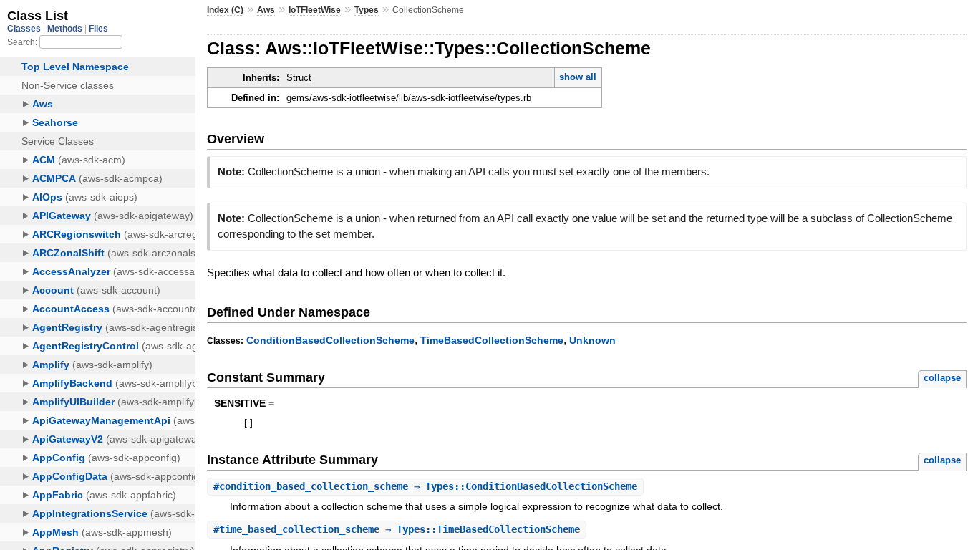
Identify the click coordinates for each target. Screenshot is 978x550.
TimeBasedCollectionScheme (491, 340)
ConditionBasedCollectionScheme (330, 340)
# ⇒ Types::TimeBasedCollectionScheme (396, 529)
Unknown (592, 340)
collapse (942, 377)
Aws (266, 10)
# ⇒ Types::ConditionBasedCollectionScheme (425, 486)
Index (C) (225, 10)
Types (366, 10)
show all (577, 77)
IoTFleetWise (315, 10)
